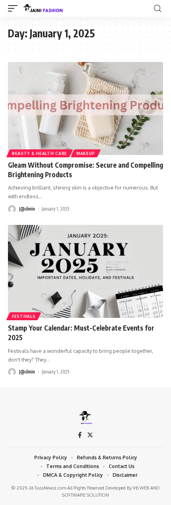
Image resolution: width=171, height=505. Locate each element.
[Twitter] (90, 435)
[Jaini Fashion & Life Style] (43, 8)
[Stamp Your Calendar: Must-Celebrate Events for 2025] (85, 271)
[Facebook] (79, 435)
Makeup (85, 153)
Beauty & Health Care (39, 153)
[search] (157, 8)
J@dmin (27, 209)
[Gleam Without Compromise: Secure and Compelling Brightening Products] (85, 108)
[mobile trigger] (14, 8)
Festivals (23, 316)
